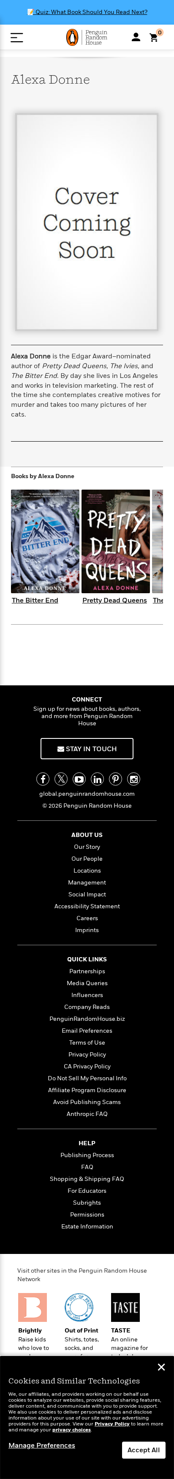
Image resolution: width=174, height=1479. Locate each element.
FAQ (87, 1167)
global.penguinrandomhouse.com (87, 794)
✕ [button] (161, 1368)
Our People (87, 859)
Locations (87, 871)
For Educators (87, 1191)
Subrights (87, 1203)
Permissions (87, 1215)
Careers (87, 918)
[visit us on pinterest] (115, 779)
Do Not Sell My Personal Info (87, 1078)
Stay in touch (90, 749)
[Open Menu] (16, 37)
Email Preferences (87, 1031)
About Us (87, 835)
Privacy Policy (87, 1055)
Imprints (87, 930)
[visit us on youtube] (79, 779)
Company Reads (87, 1007)
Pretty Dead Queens (114, 600)
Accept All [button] (144, 1450)
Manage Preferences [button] (41, 1445)
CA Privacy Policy (87, 1066)
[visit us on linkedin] (97, 779)
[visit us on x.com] (61, 779)
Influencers (87, 995)
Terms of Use (87, 1043)
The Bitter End (35, 600)
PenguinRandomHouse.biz (87, 1019)
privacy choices (71, 1430)
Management (87, 883)
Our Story (87, 847)
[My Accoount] (136, 37)
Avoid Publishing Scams (87, 1102)
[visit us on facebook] (42, 779)
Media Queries (87, 983)
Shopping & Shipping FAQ (87, 1179)
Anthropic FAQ (87, 1114)
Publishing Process (87, 1155)
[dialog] (87, 1417)
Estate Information (87, 1227)
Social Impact (87, 894)
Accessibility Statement (87, 906)
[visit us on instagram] (133, 779)
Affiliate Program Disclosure (87, 1090)
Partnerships (87, 971)
